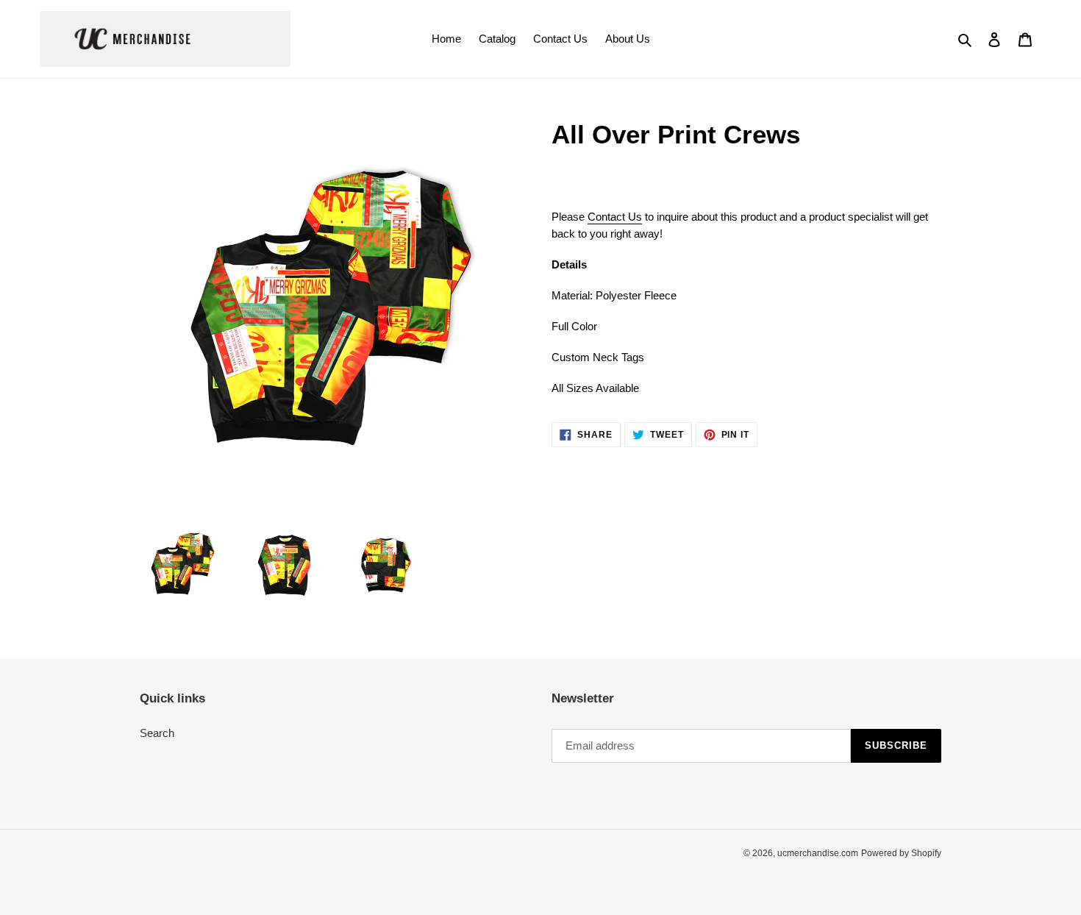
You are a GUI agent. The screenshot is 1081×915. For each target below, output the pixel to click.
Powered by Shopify (901, 853)
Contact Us (615, 216)
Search (157, 733)
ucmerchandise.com (817, 853)
